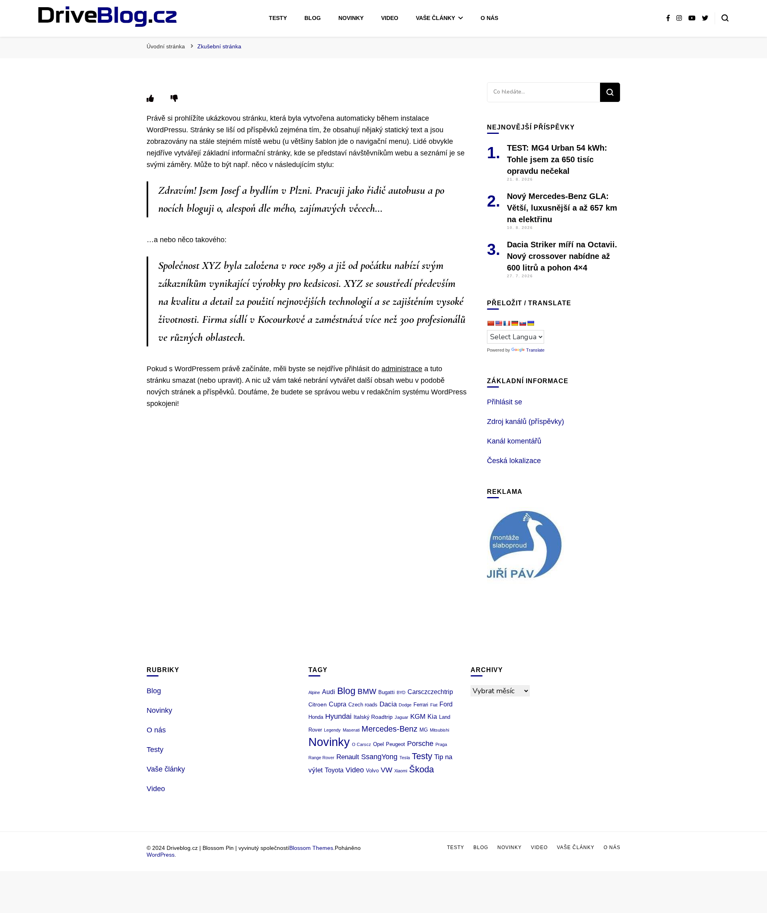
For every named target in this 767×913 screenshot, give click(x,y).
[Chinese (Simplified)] (490, 323)
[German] (514, 323)
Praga (441, 744)
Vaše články (435, 18)
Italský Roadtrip (373, 717)
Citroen (317, 704)
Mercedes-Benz (389, 728)
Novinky (351, 18)
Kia (432, 716)
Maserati (351, 730)
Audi (328, 691)
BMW (367, 691)
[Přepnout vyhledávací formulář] (725, 18)
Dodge (405, 704)
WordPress (161, 854)
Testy (278, 18)
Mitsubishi (439, 730)
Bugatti (386, 692)
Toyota (334, 770)
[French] (506, 323)
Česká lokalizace (514, 461)
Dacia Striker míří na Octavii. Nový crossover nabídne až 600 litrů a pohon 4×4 (562, 256)
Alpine (314, 692)
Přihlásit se (504, 402)
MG (423, 730)
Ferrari (420, 705)
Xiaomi (400, 770)
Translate (535, 350)
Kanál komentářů (514, 441)
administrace (402, 369)
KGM (417, 716)
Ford (446, 704)
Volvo (372, 771)
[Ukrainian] (530, 323)
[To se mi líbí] (150, 99)
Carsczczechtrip (430, 691)
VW (386, 770)
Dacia (388, 704)
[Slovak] (522, 323)
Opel (378, 744)
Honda (315, 717)
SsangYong (379, 757)
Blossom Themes (311, 848)
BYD (401, 692)
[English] (498, 323)
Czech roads (363, 705)
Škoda (421, 769)
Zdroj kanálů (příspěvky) (525, 422)
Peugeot (395, 744)
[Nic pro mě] (174, 99)
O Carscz (361, 744)
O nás (489, 18)
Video (389, 18)
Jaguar (401, 717)
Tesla (404, 757)
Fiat (433, 704)
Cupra (337, 704)
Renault (347, 757)
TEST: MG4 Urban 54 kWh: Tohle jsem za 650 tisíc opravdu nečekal (557, 159)
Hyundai (338, 716)
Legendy (332, 730)
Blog (312, 18)
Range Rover (321, 757)
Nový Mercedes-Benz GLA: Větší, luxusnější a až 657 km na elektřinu (562, 208)
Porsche (420, 744)
